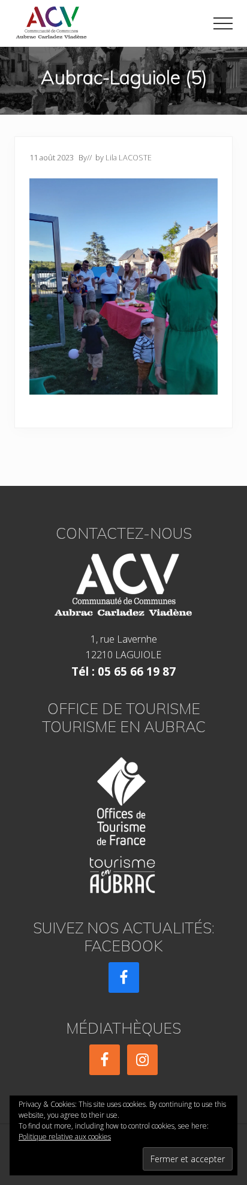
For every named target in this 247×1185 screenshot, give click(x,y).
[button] (223, 23)
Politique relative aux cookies (65, 1137)
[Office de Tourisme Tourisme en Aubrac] (123, 821)
